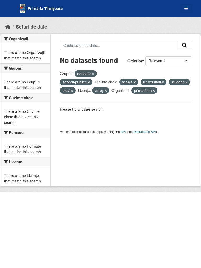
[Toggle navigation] (186, 8)
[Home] (7, 26)
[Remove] (93, 74)
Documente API (144, 131)
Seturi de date (31, 26)
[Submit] (184, 45)
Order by (135, 60)
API (123, 131)
